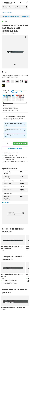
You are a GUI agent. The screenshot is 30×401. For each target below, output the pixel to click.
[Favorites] (23, 3)
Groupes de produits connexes (11, 16)
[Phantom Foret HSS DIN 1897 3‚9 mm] (15, 301)
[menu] (2, 3)
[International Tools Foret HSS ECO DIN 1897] (13, 267)
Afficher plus (5, 202)
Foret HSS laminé (7, 12)
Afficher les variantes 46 (15, 148)
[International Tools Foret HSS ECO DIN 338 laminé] (13, 240)
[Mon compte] (20, 3)
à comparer (13, 33)
